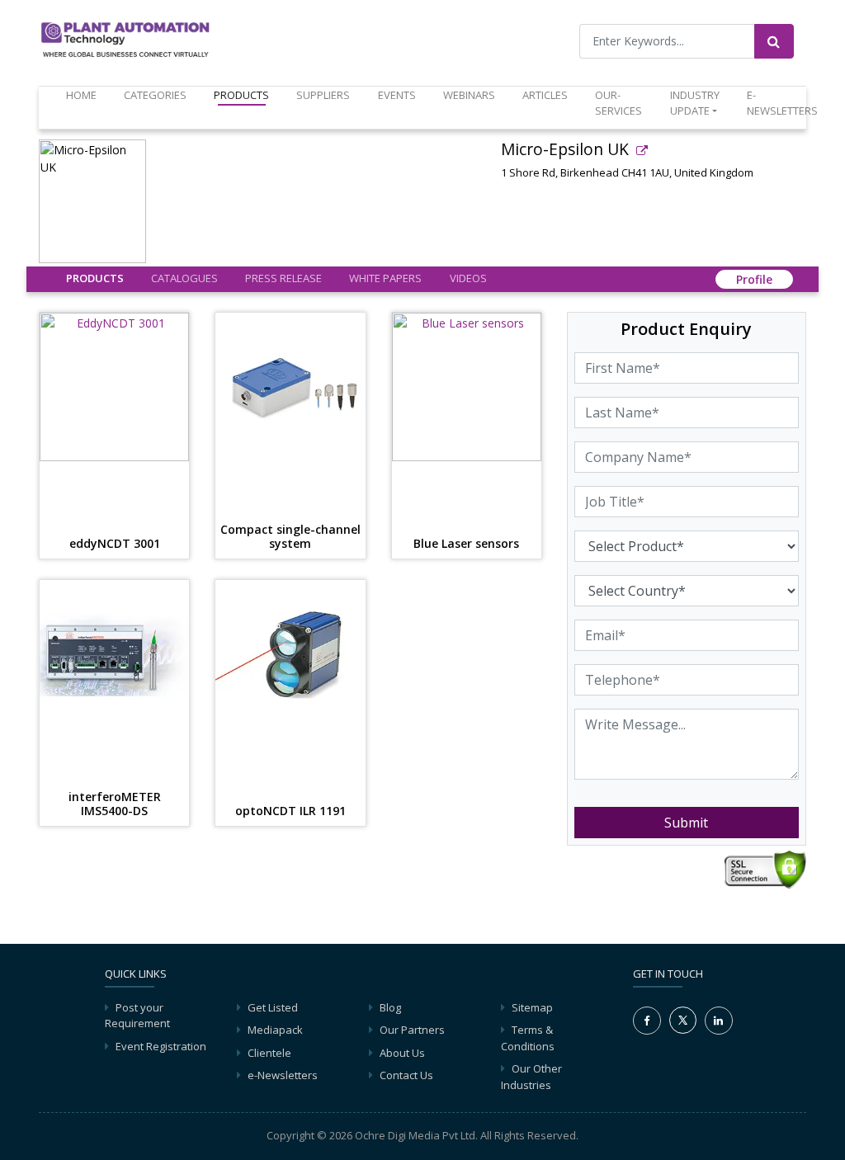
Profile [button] (754, 279)
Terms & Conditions (528, 1038)
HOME (84, 94)
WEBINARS (469, 94)
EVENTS (397, 94)
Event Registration (161, 1046)
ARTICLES (545, 94)
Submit (686, 822)
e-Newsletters (782, 103)
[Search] (774, 41)
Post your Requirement (137, 1015)
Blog (390, 1007)
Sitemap (532, 1007)
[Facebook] (647, 1021)
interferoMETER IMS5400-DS (114, 804)
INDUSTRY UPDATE (695, 103)
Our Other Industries (531, 1076)
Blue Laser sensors (466, 544)
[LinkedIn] (719, 1021)
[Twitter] (682, 1018)
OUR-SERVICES (618, 103)
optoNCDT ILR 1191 (290, 811)
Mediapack (275, 1029)
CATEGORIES (155, 94)
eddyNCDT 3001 (114, 544)
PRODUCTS (241, 94)
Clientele (269, 1052)
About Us (402, 1052)
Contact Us (406, 1075)
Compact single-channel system (290, 537)
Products (95, 278)
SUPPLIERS (323, 94)
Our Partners (412, 1029)
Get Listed (273, 1007)
